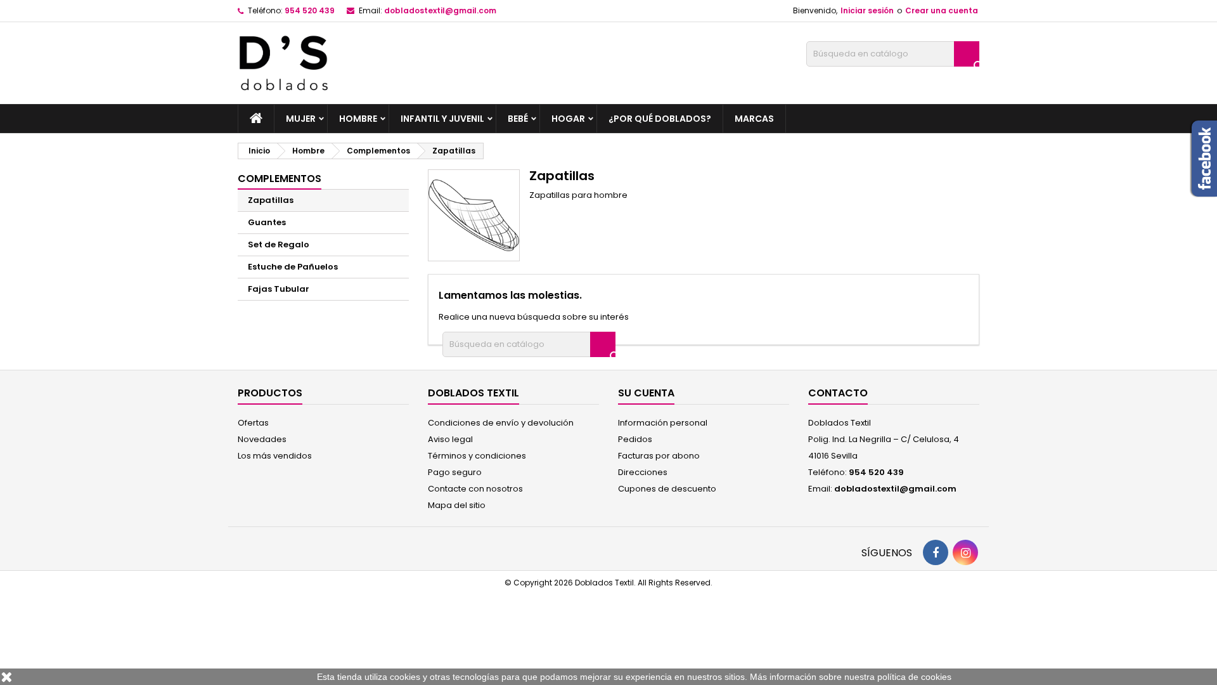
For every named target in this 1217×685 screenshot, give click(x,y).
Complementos (279, 178)
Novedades (262, 439)
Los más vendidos (275, 456)
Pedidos (635, 439)
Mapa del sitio (457, 505)
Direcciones (642, 472)
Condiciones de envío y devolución (501, 423)
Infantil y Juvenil (442, 118)
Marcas (754, 118)
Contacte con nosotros (475, 489)
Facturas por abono (659, 456)
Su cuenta (646, 393)
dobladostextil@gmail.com (440, 10)
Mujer (301, 118)
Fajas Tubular (278, 289)
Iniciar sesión (867, 10)
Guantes (267, 222)
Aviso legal (450, 439)
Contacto (838, 393)
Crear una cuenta (941, 10)
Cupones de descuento (667, 489)
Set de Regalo (278, 244)
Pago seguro (455, 472)
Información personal (662, 423)
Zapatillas (270, 200)
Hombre (358, 118)
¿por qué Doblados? (659, 118)
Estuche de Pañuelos (293, 267)
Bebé (518, 118)
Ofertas (253, 423)
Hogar (568, 118)
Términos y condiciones (477, 456)
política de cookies (914, 677)
